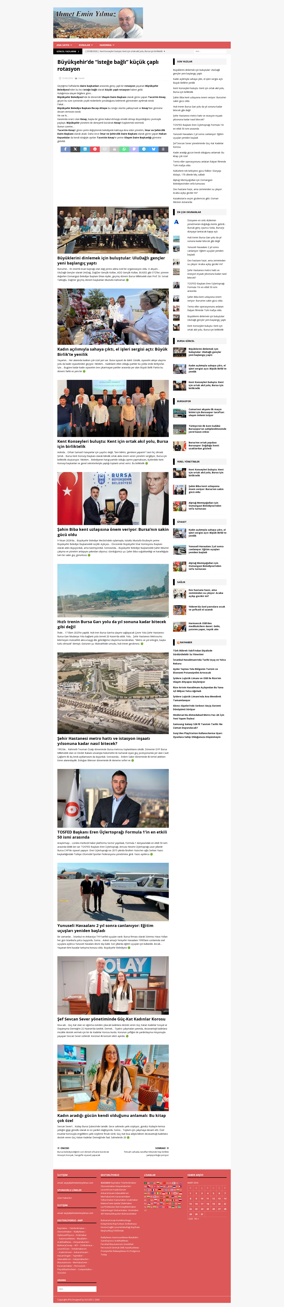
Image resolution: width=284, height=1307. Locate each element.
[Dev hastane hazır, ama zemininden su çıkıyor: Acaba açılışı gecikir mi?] (179, 593)
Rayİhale (135, 1227)
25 (208, 1208)
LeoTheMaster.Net (110, 1206)
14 (225, 1198)
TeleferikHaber (77, 1228)
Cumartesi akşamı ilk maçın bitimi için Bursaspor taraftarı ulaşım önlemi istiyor (206, 412)
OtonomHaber (64, 1231)
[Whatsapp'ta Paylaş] (124, 149)
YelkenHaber (107, 1199)
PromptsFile (106, 1251)
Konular (84, 45)
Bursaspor (184, 401)
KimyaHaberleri (81, 1242)
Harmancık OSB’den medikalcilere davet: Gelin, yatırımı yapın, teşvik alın (204, 626)
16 (196, 1203)
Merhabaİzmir (80, 1262)
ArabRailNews (64, 1242)
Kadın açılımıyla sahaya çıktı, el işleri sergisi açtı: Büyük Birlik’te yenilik (112, 351)
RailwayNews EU (121, 1251)
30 (196, 1214)
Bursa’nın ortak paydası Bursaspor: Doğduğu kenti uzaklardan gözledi (204, 445)
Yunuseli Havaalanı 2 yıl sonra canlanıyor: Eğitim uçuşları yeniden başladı (105, 928)
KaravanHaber (64, 1265)
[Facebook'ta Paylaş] (66, 149)
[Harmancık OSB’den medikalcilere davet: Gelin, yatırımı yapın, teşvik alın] (179, 627)
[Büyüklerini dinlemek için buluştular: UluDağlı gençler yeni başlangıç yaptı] (113, 230)
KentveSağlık (107, 1227)
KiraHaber (133, 1210)
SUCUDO (61, 1272)
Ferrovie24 (79, 1265)
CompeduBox (85, 1269)
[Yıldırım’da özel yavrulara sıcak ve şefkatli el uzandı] (179, 610)
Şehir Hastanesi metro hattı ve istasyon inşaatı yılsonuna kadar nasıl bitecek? (103, 741)
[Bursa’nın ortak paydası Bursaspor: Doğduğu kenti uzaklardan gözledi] (179, 446)
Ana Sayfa (63, 45)
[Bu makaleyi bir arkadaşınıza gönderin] (105, 149)
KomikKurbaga (123, 1220)
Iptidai (117, 1203)
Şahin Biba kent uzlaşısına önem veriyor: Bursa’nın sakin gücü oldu (113, 532)
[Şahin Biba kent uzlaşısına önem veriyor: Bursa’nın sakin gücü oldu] (113, 498)
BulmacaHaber (129, 1213)
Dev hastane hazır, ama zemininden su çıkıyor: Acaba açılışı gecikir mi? (206, 592)
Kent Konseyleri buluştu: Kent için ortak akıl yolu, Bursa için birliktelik (112, 443)
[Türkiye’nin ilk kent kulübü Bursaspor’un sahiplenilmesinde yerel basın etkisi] (179, 429)
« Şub (190, 1218)
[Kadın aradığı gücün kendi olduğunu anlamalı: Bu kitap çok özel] (113, 1078)
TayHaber (78, 1255)
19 (213, 1203)
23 (196, 1208)
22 (190, 1208)
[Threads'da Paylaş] (163, 149)
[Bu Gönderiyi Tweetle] (75, 149)
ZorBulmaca (86, 1245)
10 (202, 1198)
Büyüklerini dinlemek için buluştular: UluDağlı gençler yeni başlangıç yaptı (111, 260)
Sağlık (181, 582)
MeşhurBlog (107, 1230)
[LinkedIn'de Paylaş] (85, 149)
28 (225, 1208)
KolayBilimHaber (128, 1206)
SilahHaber (126, 1203)
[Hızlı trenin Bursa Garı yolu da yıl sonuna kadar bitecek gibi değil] (113, 590)
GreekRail (128, 1244)
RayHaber (186, 642)
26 (213, 1208)
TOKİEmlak (118, 1230)
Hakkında (106, 45)
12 (213, 1198)
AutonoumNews (67, 1238)
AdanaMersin (64, 1259)
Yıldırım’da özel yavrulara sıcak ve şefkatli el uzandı (207, 608)
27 (219, 1208)
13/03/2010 (67, 78)
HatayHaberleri (80, 1259)
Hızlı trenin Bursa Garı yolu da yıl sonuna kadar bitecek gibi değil (111, 624)
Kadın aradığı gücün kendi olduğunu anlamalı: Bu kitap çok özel (111, 1118)
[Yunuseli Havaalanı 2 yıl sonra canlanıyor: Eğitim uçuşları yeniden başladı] (113, 892)
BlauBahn (82, 1238)
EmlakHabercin (79, 1248)
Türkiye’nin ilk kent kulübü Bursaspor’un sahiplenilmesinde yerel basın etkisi (207, 428)
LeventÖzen (63, 1248)
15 (190, 1203)
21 (225, 1203)
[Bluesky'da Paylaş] (154, 149)
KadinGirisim (65, 1252)
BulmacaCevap (64, 1245)
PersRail (105, 1244)
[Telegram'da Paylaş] (144, 149)
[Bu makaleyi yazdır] (114, 149)
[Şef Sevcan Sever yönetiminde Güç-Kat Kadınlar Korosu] (113, 985)
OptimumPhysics (65, 1235)
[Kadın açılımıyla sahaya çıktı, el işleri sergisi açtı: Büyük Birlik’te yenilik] (113, 317)
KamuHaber (120, 1199)
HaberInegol (107, 1210)
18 (208, 1203)
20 (219, 1203)
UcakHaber (132, 1199)
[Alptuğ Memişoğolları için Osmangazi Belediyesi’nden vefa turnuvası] (179, 506)
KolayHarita (106, 1223)
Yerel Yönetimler (188, 461)
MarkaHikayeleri (113, 1213)
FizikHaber (81, 1235)
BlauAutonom (64, 1262)
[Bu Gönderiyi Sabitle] (95, 149)
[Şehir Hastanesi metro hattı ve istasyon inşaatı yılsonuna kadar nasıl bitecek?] (113, 693)
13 (219, 1198)
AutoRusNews (132, 1247)
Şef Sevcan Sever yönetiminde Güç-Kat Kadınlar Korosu (111, 1019)
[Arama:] (210, 51)
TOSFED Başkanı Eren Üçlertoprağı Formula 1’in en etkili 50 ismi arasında (112, 834)
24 (202, 1208)
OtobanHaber (120, 1210)
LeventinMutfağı (122, 1227)
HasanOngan (64, 1255)
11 (208, 1198)
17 (202, 1203)
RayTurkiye (118, 1223)
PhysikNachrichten (66, 1269)
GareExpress (107, 1240)
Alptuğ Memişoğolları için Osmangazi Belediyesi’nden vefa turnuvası (205, 505)
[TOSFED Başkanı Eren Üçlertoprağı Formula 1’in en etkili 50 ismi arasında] (113, 798)
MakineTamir (107, 1203)
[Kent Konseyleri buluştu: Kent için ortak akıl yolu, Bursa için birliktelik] (113, 408)
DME (122, 1247)
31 (202, 1214)
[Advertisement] (113, 179)
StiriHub (116, 1247)
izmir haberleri (64, 1197)
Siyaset (182, 521)
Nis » (196, 1218)
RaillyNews (79, 1231)
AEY (76, 1245)
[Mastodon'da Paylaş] (134, 149)
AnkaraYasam (81, 1252)
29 (190, 1214)
